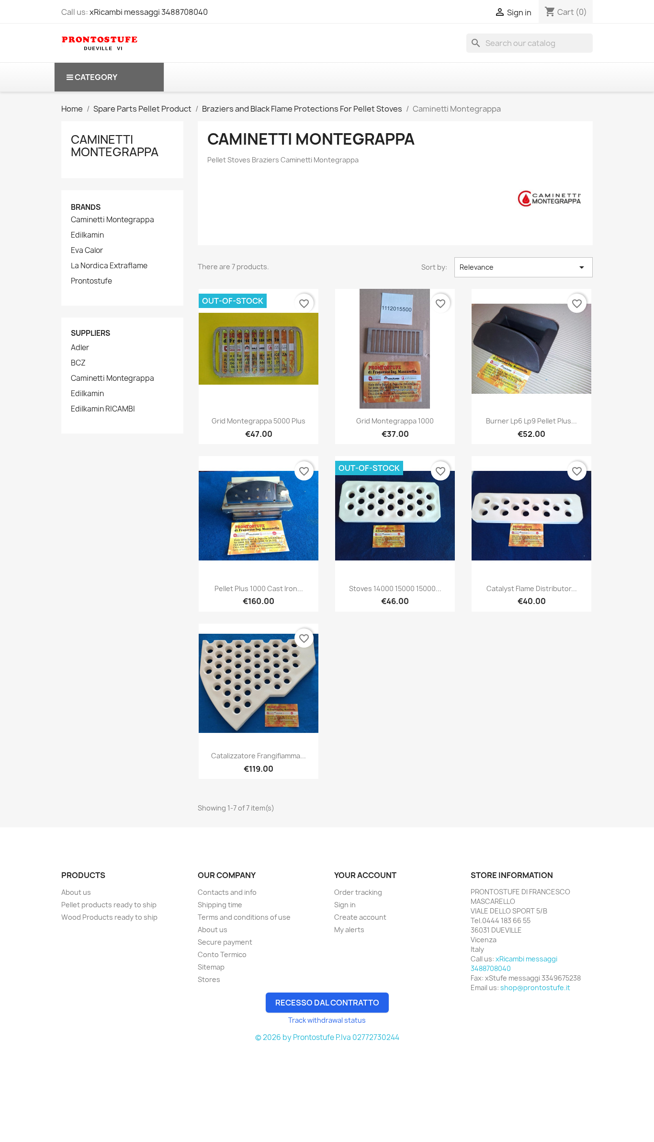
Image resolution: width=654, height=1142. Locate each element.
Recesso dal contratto (327, 1002)
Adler (80, 348)
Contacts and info (227, 892)
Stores (209, 979)
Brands (86, 207)
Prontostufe (91, 281)
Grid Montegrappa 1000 (395, 420)
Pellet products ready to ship (109, 904)
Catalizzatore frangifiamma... (258, 755)
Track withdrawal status (327, 1020)
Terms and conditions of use (244, 917)
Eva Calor (87, 250)
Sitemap (211, 966)
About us (76, 892)
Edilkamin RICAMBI (103, 409)
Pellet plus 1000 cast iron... (258, 588)
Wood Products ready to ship (109, 917)
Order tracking (358, 892)
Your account (365, 875)
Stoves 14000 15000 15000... (395, 588)
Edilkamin (87, 235)
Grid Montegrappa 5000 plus (258, 420)
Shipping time (220, 904)
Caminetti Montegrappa (114, 145)
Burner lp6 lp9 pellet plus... (531, 420)
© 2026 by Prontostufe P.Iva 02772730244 (327, 1037)
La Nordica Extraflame (109, 266)
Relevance (523, 267)
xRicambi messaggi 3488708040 (149, 12)
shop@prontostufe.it (535, 987)
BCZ (78, 363)
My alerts (349, 929)
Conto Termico (222, 954)
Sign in (345, 904)
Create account (360, 917)
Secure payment (225, 942)
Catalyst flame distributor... (531, 588)
